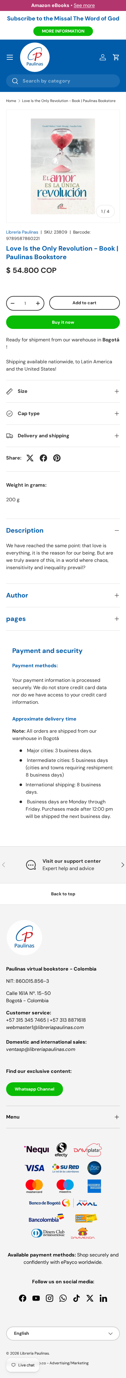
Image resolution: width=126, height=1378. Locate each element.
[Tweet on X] (30, 458)
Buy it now (63, 322)
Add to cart (84, 302)
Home (11, 101)
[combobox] (63, 80)
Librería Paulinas (22, 232)
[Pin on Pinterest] (57, 458)
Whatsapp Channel (34, 1089)
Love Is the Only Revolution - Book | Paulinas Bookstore (69, 101)
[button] (116, 57)
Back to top (63, 894)
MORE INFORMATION (63, 31)
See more (84, 5)
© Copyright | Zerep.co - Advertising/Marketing (47, 1363)
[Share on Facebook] (43, 458)
